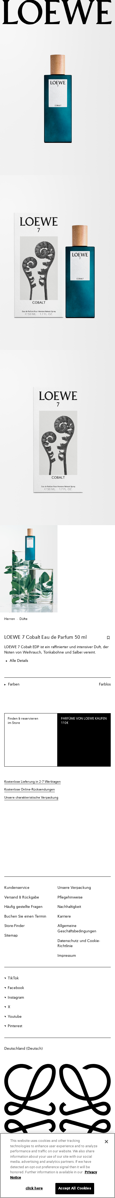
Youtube (15, 1017)
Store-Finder (14, 926)
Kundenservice (16, 888)
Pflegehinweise (70, 897)
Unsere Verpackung (74, 888)
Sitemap (11, 935)
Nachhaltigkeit (69, 907)
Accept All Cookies (74, 1188)
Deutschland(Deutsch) (23, 1049)
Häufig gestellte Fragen (23, 907)
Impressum (66, 956)
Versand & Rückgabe (21, 897)
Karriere (64, 916)
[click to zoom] (57, 87)
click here (34, 1188)
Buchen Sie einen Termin (25, 916)
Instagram (16, 997)
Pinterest (15, 1026)
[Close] (106, 1142)
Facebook (16, 988)
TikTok (13, 978)
